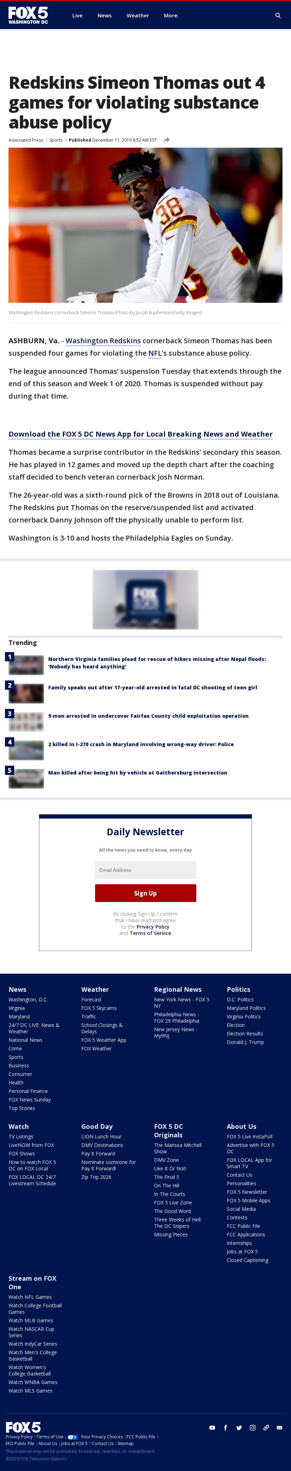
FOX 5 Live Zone (173, 1202)
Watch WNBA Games (33, 1382)
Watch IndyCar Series (33, 1343)
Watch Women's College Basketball (30, 1370)
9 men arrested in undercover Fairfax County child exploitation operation (148, 715)
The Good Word (172, 1211)
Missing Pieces (171, 1234)
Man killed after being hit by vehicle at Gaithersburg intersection (137, 772)
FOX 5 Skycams (99, 1008)
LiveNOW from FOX (31, 1145)
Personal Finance (28, 1091)
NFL (155, 353)
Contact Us (239, 1174)
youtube (212, 1427)
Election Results (245, 1033)
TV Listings (21, 1136)
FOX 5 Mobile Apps (248, 1200)
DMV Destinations (102, 1145)
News (17, 989)
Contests (237, 1217)
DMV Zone (166, 1159)
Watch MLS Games (31, 1390)
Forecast (91, 999)
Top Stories (22, 1108)
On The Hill (166, 1185)
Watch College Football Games (35, 1308)
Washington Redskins (103, 340)
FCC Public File (243, 1226)
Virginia (17, 1008)
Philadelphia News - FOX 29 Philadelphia (176, 1017)
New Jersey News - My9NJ (176, 1032)
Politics (238, 989)
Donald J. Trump (245, 1042)
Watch (19, 1126)
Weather (95, 989)
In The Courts (169, 1194)
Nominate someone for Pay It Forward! (108, 1165)
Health (16, 1082)
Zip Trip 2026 (96, 1177)
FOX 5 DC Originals (168, 1130)
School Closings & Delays (102, 1028)
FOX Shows (22, 1153)
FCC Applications (246, 1234)
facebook (225, 1427)
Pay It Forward (98, 1153)
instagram (252, 1427)
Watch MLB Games (31, 1320)
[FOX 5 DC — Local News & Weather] (32, 15)
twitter (239, 1427)
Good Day (96, 1126)
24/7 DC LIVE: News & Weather (34, 1028)
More (170, 15)
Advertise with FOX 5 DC (250, 1148)
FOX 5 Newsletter (247, 1191)
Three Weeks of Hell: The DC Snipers (178, 1222)
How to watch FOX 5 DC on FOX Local (32, 1165)
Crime (15, 1048)
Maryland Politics (246, 1008)
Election (236, 1025)
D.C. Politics (240, 999)
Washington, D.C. (28, 999)
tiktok (266, 1427)
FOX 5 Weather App (103, 1040)
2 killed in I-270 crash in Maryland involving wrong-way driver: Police (141, 744)
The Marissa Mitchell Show (178, 1148)
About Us (241, 1126)
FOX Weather (96, 1048)
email (279, 1427)
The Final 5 (166, 1177)
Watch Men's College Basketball (33, 1355)
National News (26, 1040)
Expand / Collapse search (278, 15)
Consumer (20, 1074)
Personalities (241, 1183)
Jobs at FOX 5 (242, 1251)
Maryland (19, 1016)
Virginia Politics (244, 1016)
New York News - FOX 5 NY (181, 1002)
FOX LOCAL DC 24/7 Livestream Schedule (32, 1180)
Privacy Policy (153, 926)
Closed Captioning (247, 1260)
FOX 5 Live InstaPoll (250, 1136)
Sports (55, 140)
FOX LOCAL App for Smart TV (249, 1163)
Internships (239, 1243)
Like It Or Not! (170, 1168)
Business (19, 1065)
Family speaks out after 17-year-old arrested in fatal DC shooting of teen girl (152, 687)
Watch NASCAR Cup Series (31, 1332)
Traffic (88, 1016)
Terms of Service (150, 933)
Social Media (241, 1208)
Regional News (178, 989)
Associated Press (26, 140)
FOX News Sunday (30, 1099)
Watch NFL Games (30, 1297)
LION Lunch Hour (101, 1136)
